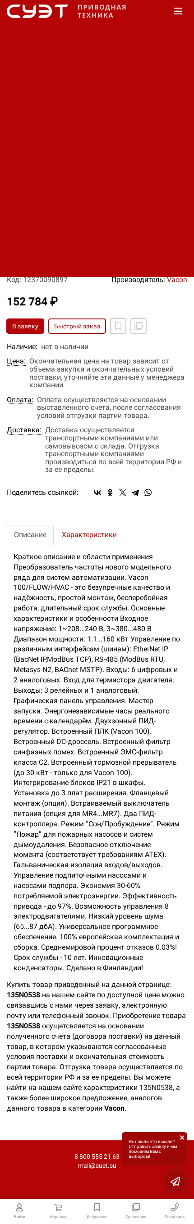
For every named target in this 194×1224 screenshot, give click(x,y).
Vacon (177, 279)
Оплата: (20, 400)
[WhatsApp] (148, 492)
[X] (122, 492)
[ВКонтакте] (97, 492)
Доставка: (24, 430)
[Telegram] (135, 492)
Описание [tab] (30, 534)
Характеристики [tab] (89, 534)
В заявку (25, 326)
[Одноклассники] (110, 492)
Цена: (16, 361)
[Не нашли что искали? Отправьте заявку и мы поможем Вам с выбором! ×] (176, 1181)
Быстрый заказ (77, 326)
